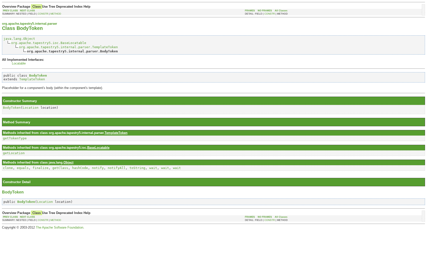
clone (8, 168)
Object (68, 162)
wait (153, 168)
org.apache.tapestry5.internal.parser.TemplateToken (68, 47)
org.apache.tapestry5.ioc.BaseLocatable (48, 43)
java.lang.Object (19, 39)
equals (23, 168)
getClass (60, 168)
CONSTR (43, 13)
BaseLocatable (98, 147)
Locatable (19, 63)
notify (98, 168)
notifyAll (117, 168)
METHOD (55, 13)
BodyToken (12, 107)
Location (31, 107)
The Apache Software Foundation (59, 227)
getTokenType (15, 138)
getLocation (14, 153)
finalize (40, 168)
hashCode (80, 168)
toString (137, 168)
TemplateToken (32, 79)
